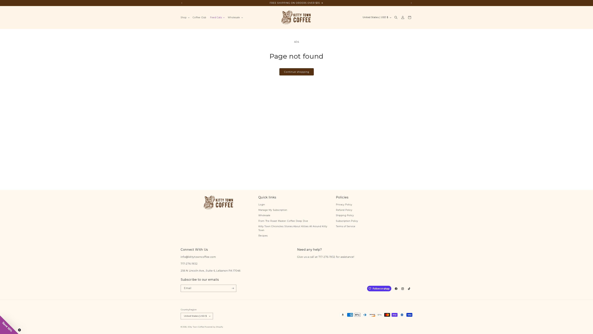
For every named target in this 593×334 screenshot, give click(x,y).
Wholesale (264, 215)
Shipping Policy (345, 215)
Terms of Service (345, 226)
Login (261, 204)
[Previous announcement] (181, 3)
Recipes (263, 235)
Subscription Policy (347, 221)
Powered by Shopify (214, 327)
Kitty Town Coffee (196, 327)
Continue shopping (296, 71)
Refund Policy (344, 210)
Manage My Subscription (272, 210)
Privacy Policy (344, 204)
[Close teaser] (19, 330)
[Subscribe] (232, 288)
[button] (185, 17)
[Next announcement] (411, 3)
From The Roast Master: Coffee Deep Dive (283, 221)
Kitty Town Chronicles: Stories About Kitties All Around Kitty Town (292, 228)
